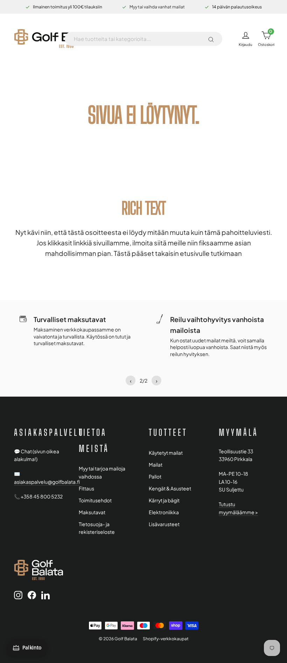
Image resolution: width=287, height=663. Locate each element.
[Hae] (211, 38)
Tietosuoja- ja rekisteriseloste (97, 528)
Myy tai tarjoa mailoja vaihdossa (102, 472)
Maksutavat (92, 512)
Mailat (155, 465)
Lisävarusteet (164, 524)
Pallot (155, 477)
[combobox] (137, 39)
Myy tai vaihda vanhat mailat (157, 6)
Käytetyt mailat (166, 453)
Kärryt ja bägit (164, 500)
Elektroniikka (164, 512)
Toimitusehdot (95, 500)
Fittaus (86, 488)
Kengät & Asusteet (170, 488)
